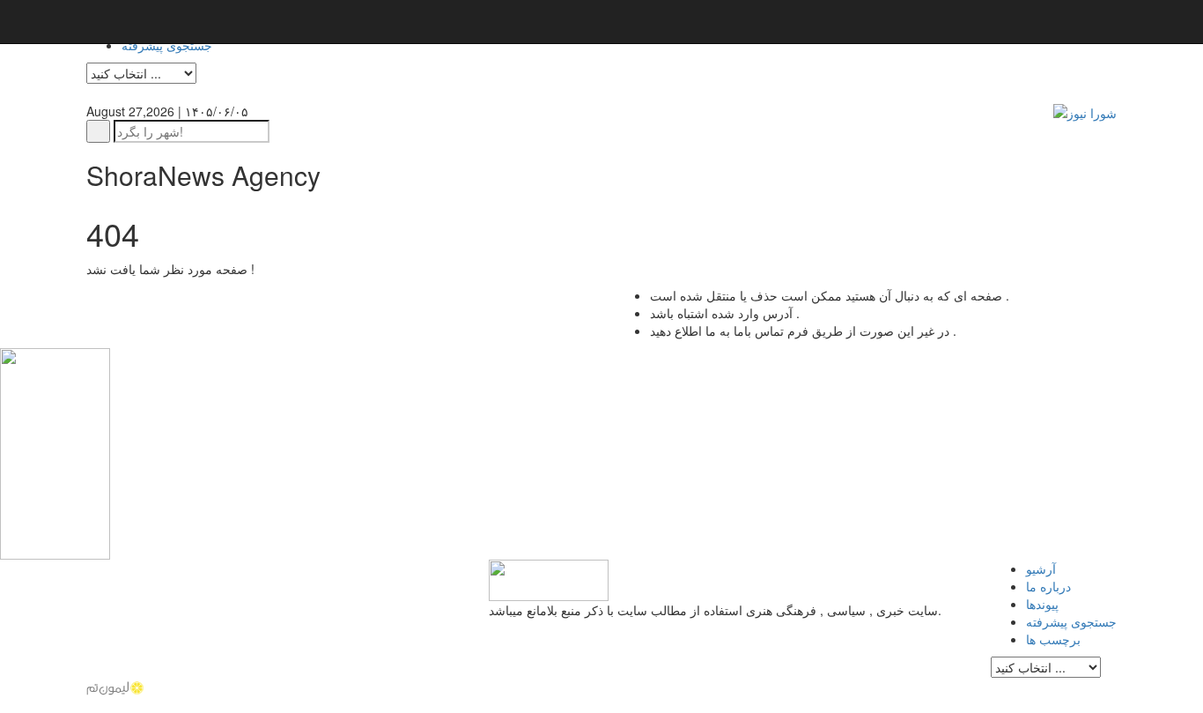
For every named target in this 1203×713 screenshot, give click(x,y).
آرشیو (1041, 568)
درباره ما (1048, 586)
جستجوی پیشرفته (167, 45)
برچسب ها (1053, 639)
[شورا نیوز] (1085, 111)
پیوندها (1042, 604)
